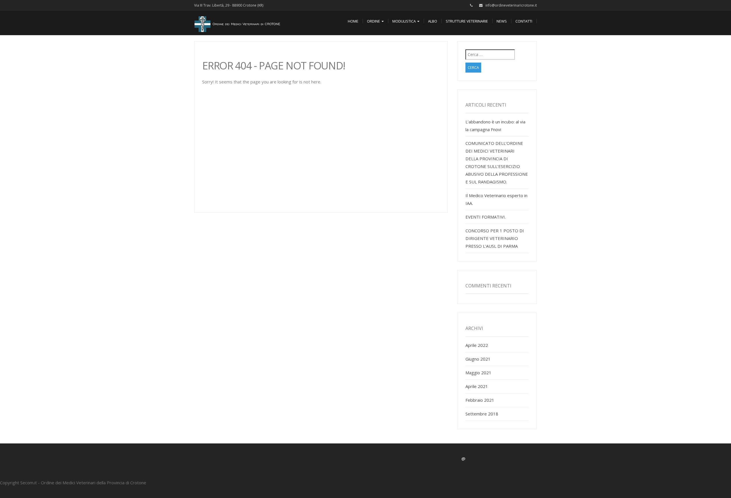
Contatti (523, 21)
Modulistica (404, 21)
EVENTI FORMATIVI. (485, 217)
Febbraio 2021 (479, 400)
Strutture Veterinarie (467, 21)
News (502, 21)
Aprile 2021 (476, 386)
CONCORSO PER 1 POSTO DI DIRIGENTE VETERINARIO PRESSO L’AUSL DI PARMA (494, 238)
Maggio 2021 (478, 372)
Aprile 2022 (476, 345)
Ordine (374, 21)
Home (353, 21)
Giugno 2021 (478, 359)
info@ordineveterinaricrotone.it (511, 5)
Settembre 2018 (481, 414)
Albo (432, 21)
